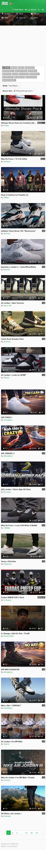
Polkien (6, 125)
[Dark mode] (39, 9)
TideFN (6, 744)
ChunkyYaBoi (9, 636)
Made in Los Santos (9, 846)
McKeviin (7, 161)
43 (37, 832)
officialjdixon (8, 420)
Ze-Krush (7, 233)
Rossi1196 (7, 305)
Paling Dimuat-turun (18, 90)
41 (26, 832)
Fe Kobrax (7, 600)
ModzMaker (8, 708)
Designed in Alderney (9, 843)
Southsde (7, 816)
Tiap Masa (10, 85)
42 (32, 832)
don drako (7, 492)
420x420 (7, 269)
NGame (6, 377)
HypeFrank (8, 564)
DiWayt (6, 197)
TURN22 (7, 528)
